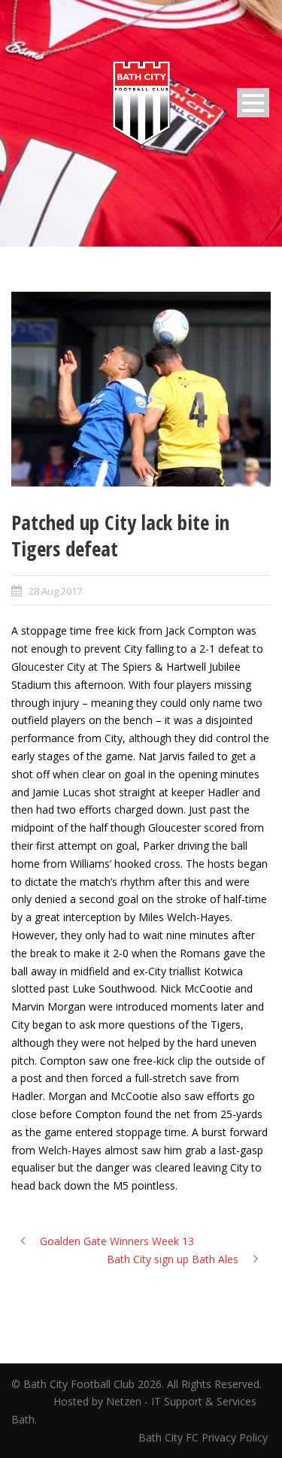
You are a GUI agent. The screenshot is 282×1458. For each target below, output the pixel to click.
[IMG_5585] (141, 389)
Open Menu (253, 102)
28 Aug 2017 (55, 591)
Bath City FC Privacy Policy (204, 1437)
